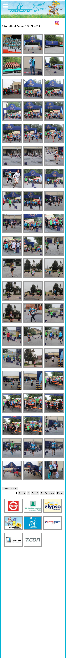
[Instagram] (57, 23)
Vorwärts (49, 493)
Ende (60, 493)
